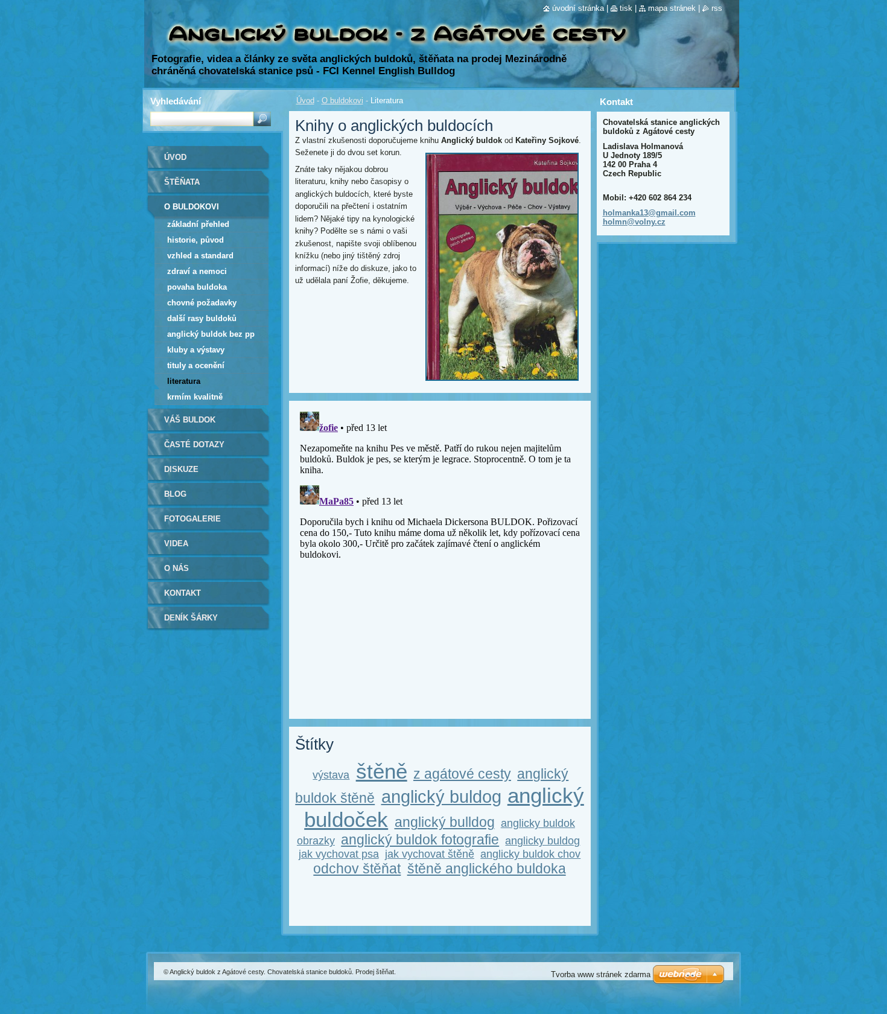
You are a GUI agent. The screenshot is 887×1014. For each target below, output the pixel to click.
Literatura (183, 381)
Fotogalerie (192, 518)
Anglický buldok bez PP (211, 334)
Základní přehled (198, 224)
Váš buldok (189, 419)
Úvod (305, 100)
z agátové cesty (462, 774)
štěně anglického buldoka (486, 868)
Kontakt (182, 593)
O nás (176, 568)
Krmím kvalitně (195, 396)
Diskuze (181, 469)
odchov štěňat (357, 868)
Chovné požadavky (202, 302)
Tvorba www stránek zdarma (600, 974)
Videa (176, 543)
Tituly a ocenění (195, 365)
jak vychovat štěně (429, 854)
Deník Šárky (191, 617)
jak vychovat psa (339, 854)
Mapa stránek (672, 8)
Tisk (626, 8)
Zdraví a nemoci (197, 271)
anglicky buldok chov (530, 854)
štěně (381, 771)
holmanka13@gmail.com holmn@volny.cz (649, 217)
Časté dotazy (194, 444)
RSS (716, 8)
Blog (175, 494)
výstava (331, 775)
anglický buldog (441, 796)
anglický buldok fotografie (420, 839)
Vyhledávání (175, 101)
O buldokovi (342, 100)
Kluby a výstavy (195, 349)
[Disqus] (440, 558)
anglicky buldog (542, 841)
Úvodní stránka (578, 8)
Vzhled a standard (200, 255)
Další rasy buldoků (202, 318)
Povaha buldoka (197, 287)
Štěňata (182, 182)
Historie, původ (195, 239)
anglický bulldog (445, 822)
